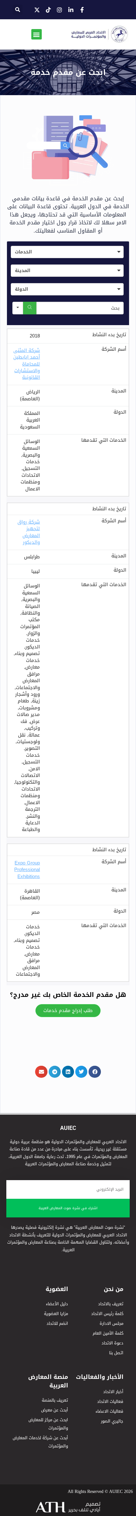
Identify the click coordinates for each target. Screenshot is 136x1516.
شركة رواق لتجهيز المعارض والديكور (28, 532)
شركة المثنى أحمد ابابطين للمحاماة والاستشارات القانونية (26, 364)
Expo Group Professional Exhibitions (27, 869)
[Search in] (17, 308)
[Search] (29, 308)
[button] (17, 10)
